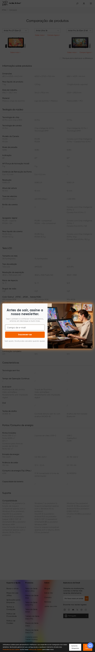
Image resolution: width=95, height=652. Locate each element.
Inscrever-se (25, 335)
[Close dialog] (90, 305)
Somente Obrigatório (75, 647)
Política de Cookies (35, 649)
